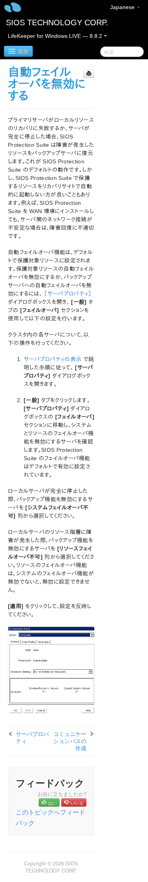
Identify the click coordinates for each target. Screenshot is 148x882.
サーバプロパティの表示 (52, 359)
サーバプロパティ (32, 737)
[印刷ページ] (88, 73)
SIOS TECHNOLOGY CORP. (57, 22)
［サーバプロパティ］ (67, 293)
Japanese (123, 7)
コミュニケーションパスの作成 (69, 740)
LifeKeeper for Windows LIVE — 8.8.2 (56, 36)
